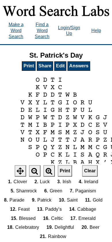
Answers (78, 65)
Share (44, 65)
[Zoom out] (34, 171)
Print (29, 65)
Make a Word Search (16, 30)
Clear (90, 170)
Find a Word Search (42, 30)
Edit (60, 65)
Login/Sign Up (69, 30)
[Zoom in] (49, 171)
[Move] (20, 171)
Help (96, 30)
